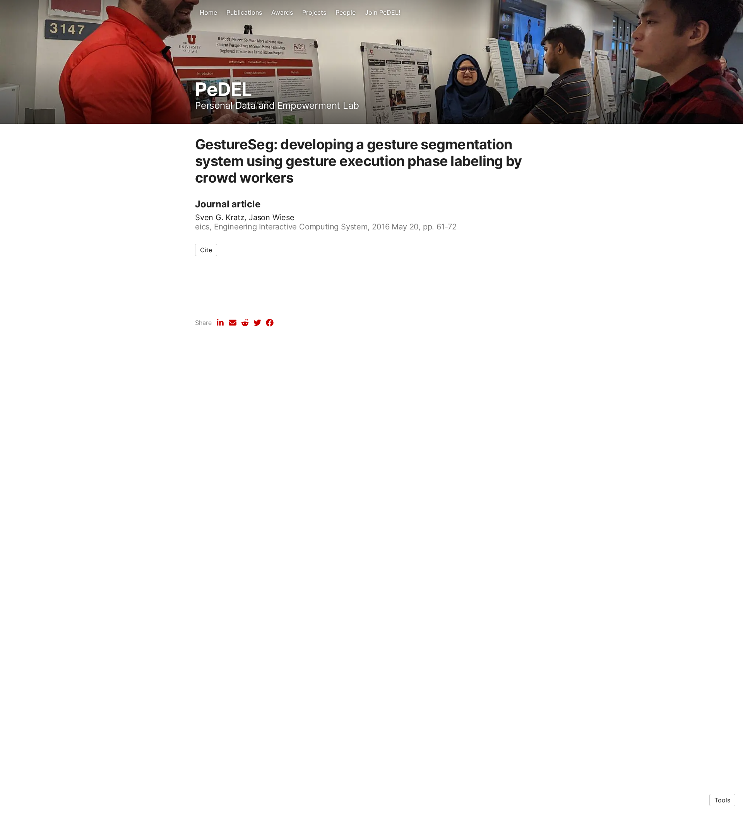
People (346, 12)
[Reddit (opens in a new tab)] (245, 323)
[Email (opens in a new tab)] (232, 323)
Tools (722, 800)
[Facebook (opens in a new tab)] (270, 323)
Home (208, 12)
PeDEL (223, 89)
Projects (314, 12)
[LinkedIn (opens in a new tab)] (220, 323)
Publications (244, 12)
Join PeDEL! (382, 12)
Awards (282, 12)
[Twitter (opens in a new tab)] (257, 323)
